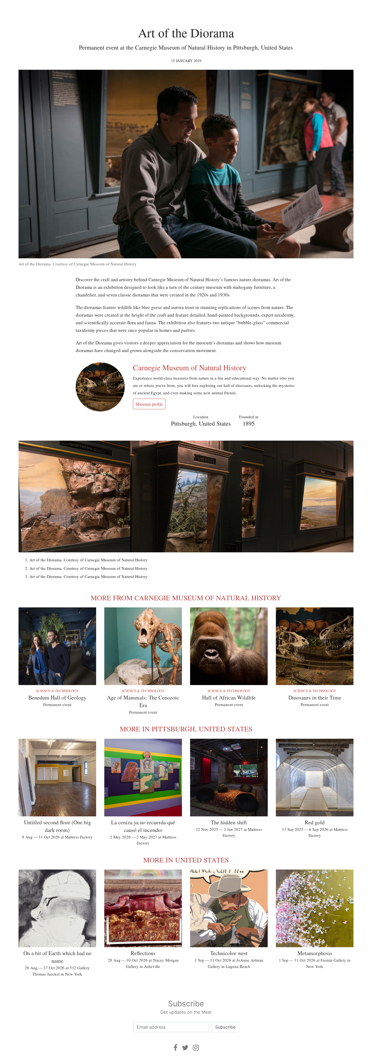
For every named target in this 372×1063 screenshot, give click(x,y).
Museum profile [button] (149, 404)
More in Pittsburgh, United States (186, 728)
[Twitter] (185, 1047)
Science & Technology (57, 690)
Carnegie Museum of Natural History (189, 367)
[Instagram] (196, 1047)
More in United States (186, 859)
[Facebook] (175, 1047)
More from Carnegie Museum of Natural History (186, 597)
